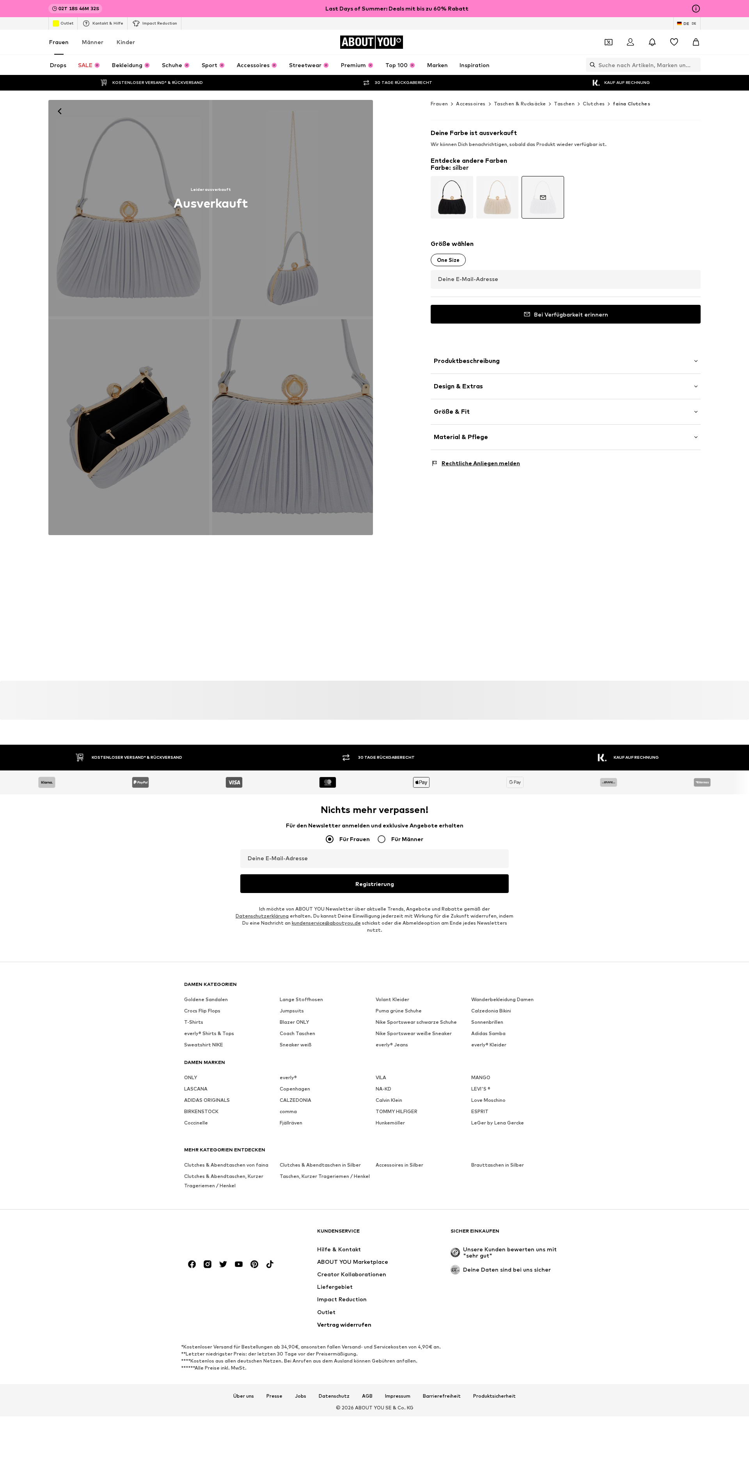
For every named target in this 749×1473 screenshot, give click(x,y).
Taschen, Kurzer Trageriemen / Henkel (325, 1176)
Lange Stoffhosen (301, 1000)
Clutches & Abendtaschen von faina (226, 1165)
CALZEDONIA (295, 1100)
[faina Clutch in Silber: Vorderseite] (128, 208)
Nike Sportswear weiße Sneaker (414, 1034)
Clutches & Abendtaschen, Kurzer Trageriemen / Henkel (223, 1181)
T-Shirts (193, 1022)
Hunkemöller (390, 1123)
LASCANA (196, 1089)
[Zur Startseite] (227, 1235)
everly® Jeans (392, 1045)
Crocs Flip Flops (202, 1011)
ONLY (190, 1078)
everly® (288, 1078)
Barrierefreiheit (442, 1396)
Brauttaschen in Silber (497, 1165)
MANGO (480, 1078)
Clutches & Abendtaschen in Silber (320, 1165)
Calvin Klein (389, 1100)
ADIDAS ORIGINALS (207, 1100)
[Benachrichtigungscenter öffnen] (652, 42)
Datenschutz (334, 1396)
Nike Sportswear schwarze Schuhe (416, 1022)
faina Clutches (631, 104)
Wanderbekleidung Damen (502, 1000)
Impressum (397, 1396)
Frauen (59, 42)
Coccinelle (196, 1123)
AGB (367, 1396)
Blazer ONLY (294, 1022)
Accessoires (470, 104)
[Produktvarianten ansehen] (452, 197)
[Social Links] (192, 1264)
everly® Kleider (488, 1045)
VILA (381, 1078)
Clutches (594, 104)
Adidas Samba (488, 1034)
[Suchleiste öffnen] (590, 64)
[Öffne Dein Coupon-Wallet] (608, 42)
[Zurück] (59, 111)
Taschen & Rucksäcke (520, 104)
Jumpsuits (292, 1011)
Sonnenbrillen (487, 1022)
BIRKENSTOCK (201, 1112)
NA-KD (383, 1089)
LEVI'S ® (480, 1089)
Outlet (66, 23)
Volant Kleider (392, 1000)
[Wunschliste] (674, 42)
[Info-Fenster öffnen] (696, 8)
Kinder (126, 42)
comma (288, 1112)
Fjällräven (291, 1123)
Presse (274, 1396)
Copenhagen (295, 1089)
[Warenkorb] (696, 42)
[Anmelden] (630, 42)
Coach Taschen (297, 1034)
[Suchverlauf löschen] (695, 65)
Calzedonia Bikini (491, 1011)
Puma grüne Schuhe (399, 1011)
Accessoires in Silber (399, 1165)
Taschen (564, 104)
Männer (92, 42)
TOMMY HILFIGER (396, 1112)
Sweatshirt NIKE (203, 1045)
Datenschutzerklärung (262, 916)
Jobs (300, 1396)
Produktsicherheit (494, 1396)
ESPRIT (479, 1112)
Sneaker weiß (296, 1045)
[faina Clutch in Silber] (292, 208)
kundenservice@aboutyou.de (326, 923)
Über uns (243, 1396)
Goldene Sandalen (206, 1000)
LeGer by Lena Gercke (497, 1123)
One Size (448, 260)
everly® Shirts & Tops (209, 1034)
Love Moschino (488, 1100)
